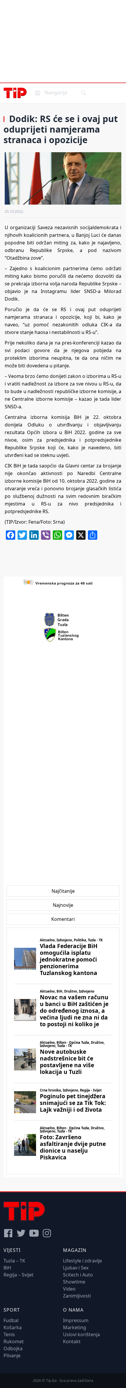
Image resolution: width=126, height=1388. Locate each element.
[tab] (63, 891)
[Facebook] (8, 1233)
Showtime (74, 1282)
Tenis (9, 1334)
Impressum (75, 1320)
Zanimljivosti (77, 1296)
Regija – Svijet (18, 1275)
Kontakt (72, 1341)
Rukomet (14, 1341)
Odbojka (13, 1348)
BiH (7, 1267)
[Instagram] (47, 1233)
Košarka (13, 1327)
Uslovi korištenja (81, 1334)
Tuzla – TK (14, 1260)
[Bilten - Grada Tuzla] (63, 619)
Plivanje (12, 1355)
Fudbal (11, 1320)
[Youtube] (34, 1233)
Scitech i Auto (78, 1275)
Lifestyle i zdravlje (82, 1260)
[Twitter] (21, 1233)
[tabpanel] (63, 1051)
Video (69, 1289)
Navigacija (50, 92)
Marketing (74, 1327)
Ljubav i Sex (75, 1267)
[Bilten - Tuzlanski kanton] (63, 634)
